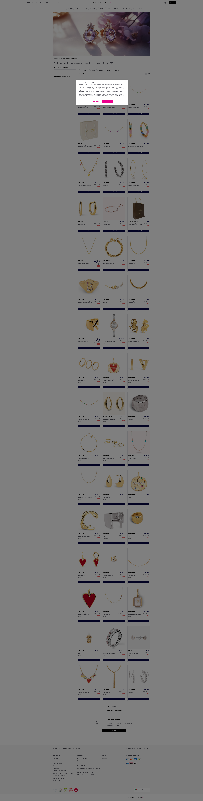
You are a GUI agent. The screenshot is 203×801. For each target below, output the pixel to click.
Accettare (107, 101)
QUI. (112, 96)
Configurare (95, 101)
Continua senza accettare (121, 82)
